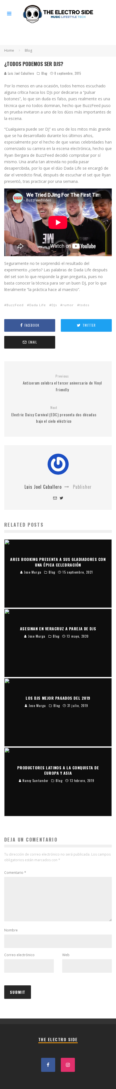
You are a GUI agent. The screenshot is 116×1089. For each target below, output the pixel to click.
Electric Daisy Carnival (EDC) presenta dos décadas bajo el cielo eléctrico (54, 414)
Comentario (15, 872)
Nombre (11, 930)
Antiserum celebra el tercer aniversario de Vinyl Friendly (62, 383)
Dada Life (37, 305)
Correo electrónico (19, 954)
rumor (68, 305)
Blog (44, 73)
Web (66, 954)
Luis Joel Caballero (20, 73)
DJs (54, 305)
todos (84, 305)
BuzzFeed (15, 305)
